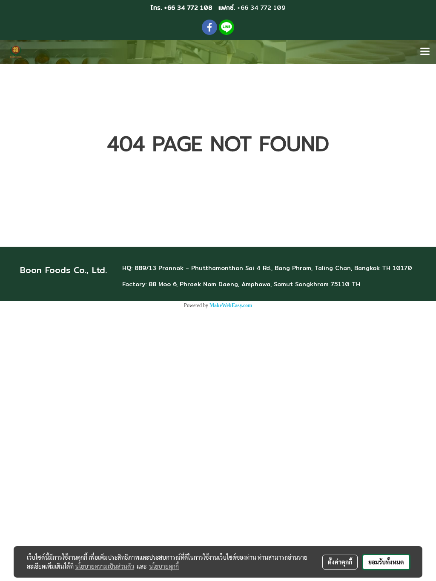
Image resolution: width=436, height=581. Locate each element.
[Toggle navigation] (425, 52)
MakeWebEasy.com (230, 305)
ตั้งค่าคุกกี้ (340, 562)
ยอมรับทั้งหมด (386, 562)
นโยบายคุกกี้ (164, 566)
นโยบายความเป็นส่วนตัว (104, 566)
